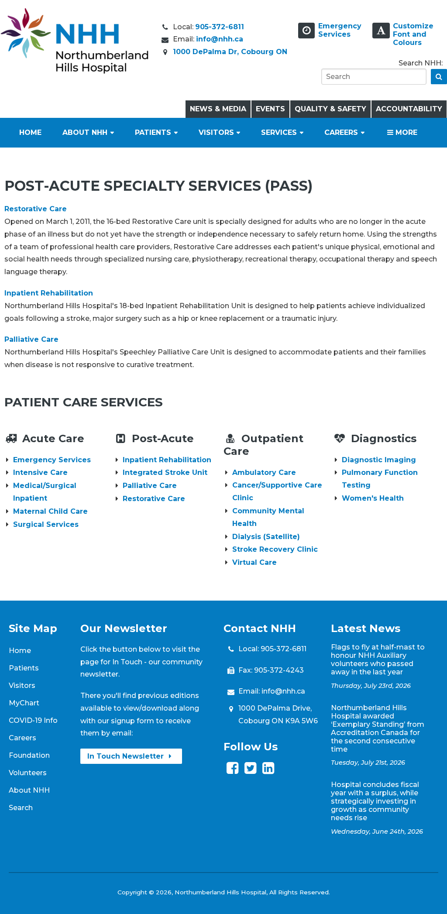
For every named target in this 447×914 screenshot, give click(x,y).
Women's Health (373, 498)
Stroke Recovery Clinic (275, 549)
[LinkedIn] (268, 770)
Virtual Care (254, 562)
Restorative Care (35, 209)
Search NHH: (421, 63)
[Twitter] (250, 770)
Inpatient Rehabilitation (48, 293)
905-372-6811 (219, 27)
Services (279, 132)
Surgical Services (46, 524)
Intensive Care (40, 472)
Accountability (409, 109)
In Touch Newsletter (126, 756)
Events (270, 109)
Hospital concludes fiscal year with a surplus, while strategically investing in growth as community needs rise (375, 801)
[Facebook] (232, 770)
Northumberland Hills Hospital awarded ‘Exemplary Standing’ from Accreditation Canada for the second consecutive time (377, 728)
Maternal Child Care (50, 511)
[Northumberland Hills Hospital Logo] (74, 71)
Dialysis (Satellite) (266, 537)
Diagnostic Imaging (379, 460)
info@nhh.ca (219, 39)
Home (30, 132)
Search (21, 808)
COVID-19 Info (33, 720)
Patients (153, 132)
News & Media (218, 109)
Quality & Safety (330, 109)
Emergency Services (52, 460)
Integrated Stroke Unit (165, 472)
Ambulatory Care (264, 472)
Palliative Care (31, 339)
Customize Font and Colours (413, 34)
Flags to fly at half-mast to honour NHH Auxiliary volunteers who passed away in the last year (378, 659)
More (405, 132)
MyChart (24, 703)
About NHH (84, 132)
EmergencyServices (339, 30)
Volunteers (28, 773)
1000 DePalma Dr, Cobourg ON (230, 52)
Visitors (216, 132)
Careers (341, 132)
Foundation (29, 755)
